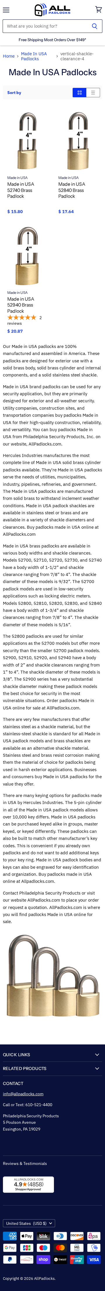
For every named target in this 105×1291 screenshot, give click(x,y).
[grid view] (79, 92)
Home (9, 55)
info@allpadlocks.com (23, 1093)
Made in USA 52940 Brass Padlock (20, 305)
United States (26, 1223)
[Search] (94, 26)
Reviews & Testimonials (25, 1163)
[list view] (93, 92)
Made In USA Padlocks (34, 56)
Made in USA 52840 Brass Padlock (71, 190)
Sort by (14, 92)
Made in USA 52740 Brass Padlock (20, 190)
